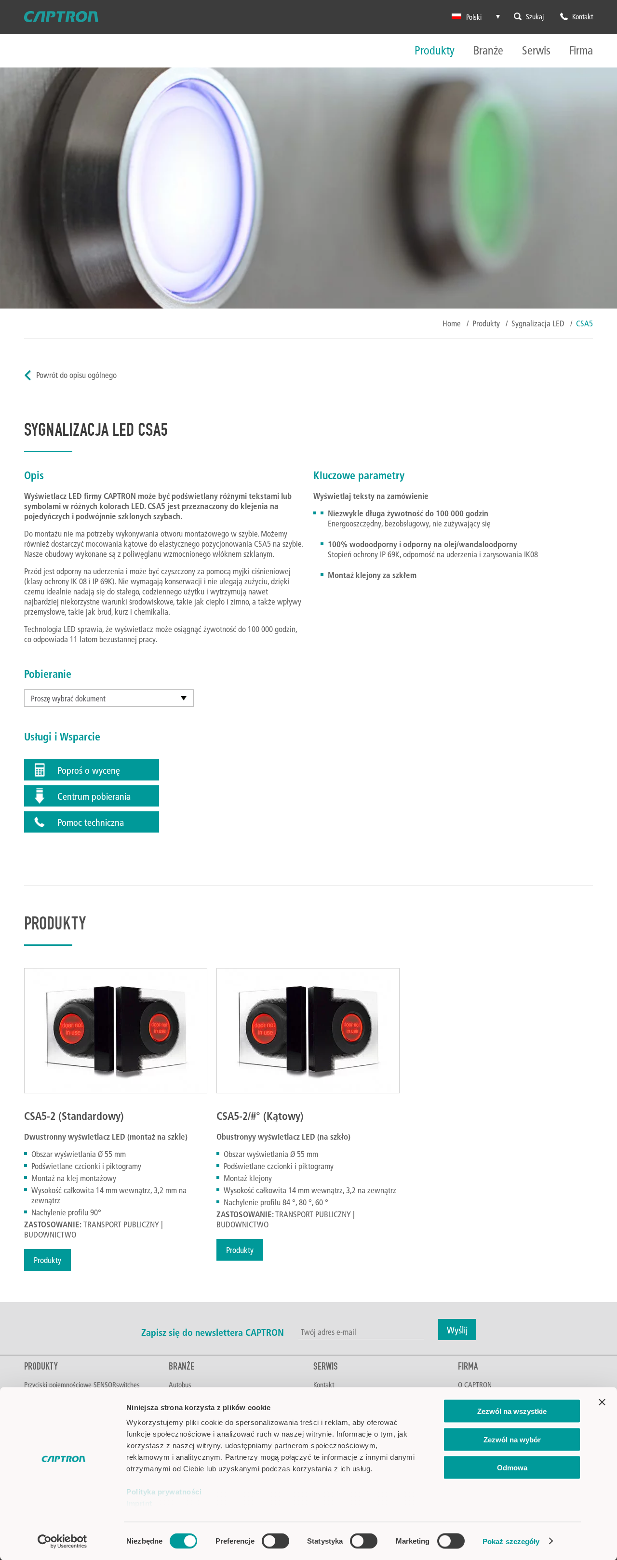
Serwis (536, 50)
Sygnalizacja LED (537, 323)
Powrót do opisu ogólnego (76, 375)
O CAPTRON (475, 1384)
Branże (488, 50)
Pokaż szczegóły (511, 1541)
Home (452, 323)
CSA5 (584, 323)
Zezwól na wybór (512, 1439)
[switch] (275, 1540)
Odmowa (512, 1468)
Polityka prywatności (163, 1492)
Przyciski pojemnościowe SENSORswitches (82, 1384)
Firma (581, 50)
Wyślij (457, 1329)
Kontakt (323, 1384)
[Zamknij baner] (602, 1402)
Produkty (435, 50)
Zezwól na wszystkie (512, 1411)
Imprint (139, 1503)
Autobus (180, 1384)
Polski (474, 16)
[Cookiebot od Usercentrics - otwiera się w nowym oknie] (62, 1541)
